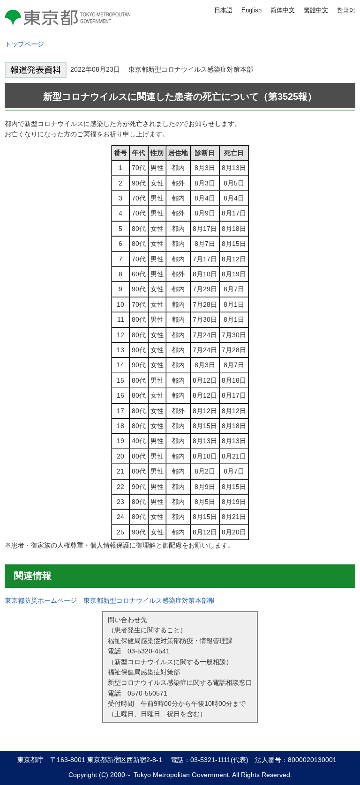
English (251, 10)
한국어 (346, 10)
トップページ (24, 44)
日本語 (223, 10)
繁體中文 (316, 10)
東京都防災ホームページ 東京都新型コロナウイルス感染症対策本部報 (110, 600)
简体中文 (282, 10)
